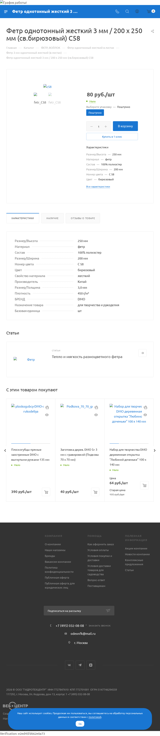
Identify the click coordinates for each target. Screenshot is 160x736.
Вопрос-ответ (96, 580)
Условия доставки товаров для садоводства (99, 570)
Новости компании (137, 554)
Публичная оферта (57, 577)
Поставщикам (96, 586)
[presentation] (5, 450)
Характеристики (22, 218)
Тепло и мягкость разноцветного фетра (87, 356)
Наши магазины (55, 550)
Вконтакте (69, 665)
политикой (95, 717)
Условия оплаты (98, 550)
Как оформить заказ (101, 544)
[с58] (47, 86)
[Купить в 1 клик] (47, 407)
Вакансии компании (58, 561)
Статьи (129, 570)
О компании (53, 544)
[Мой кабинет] (137, 12)
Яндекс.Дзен (90, 665)
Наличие (52, 218)
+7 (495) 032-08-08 (70, 625)
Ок (80, 723)
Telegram (80, 665)
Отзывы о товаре (83, 218)
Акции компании (136, 548)
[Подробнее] (142, 353)
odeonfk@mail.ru (83, 633)
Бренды (50, 556)
